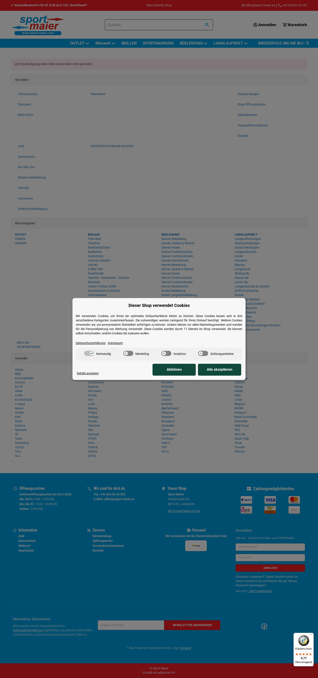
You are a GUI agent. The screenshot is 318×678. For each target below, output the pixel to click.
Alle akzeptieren (219, 369)
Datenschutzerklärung (91, 343)
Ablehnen (174, 369)
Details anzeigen (88, 373)
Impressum (115, 343)
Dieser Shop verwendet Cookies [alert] (159, 305)
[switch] (89, 353)
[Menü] (311, 635)
